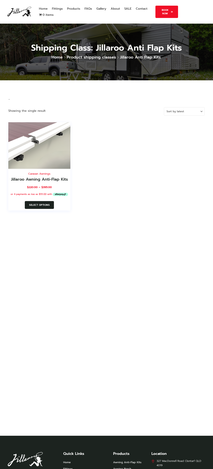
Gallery (101, 8)
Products (73, 8)
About (115, 8)
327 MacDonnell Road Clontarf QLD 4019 (179, 463)
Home (43, 8)
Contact (141, 8)
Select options (39, 205)
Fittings (57, 8)
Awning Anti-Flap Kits (127, 462)
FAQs (88, 8)
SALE (127, 8)
